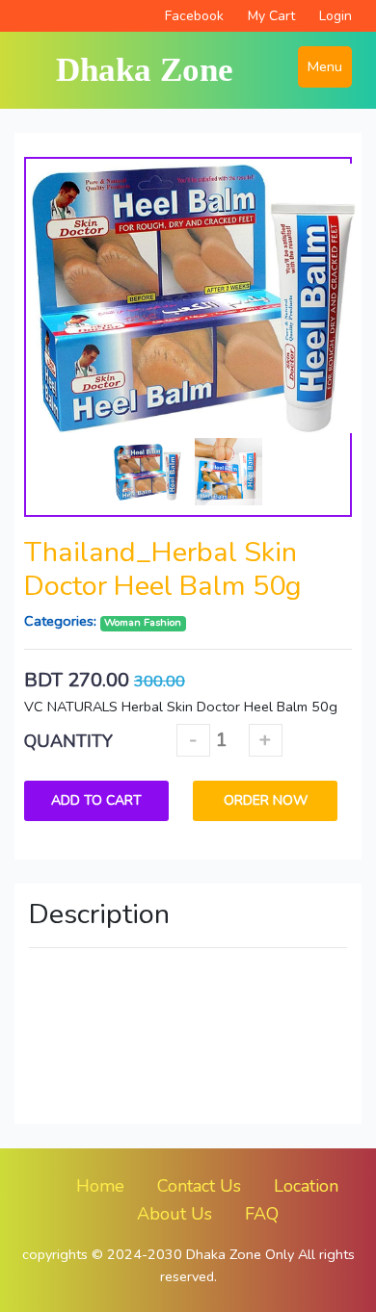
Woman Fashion (142, 623)
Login (335, 16)
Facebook (194, 16)
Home (100, 1185)
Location (306, 1185)
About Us (174, 1213)
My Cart (271, 16)
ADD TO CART (96, 800)
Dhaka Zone (144, 70)
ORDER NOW (266, 800)
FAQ (262, 1213)
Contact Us (199, 1185)
